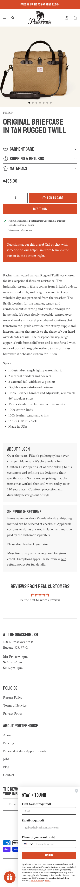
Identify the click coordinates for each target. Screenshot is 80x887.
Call (47, 244)
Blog (6, 767)
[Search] (13, 17)
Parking (8, 743)
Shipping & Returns (27, 159)
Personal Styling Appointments (24, 751)
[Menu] (4, 17)
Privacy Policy (12, 713)
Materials (18, 168)
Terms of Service (15, 705)
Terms (47, 880)
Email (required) (33, 821)
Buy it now (40, 209)
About (7, 735)
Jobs (6, 759)
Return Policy (12, 697)
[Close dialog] (76, 791)
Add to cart (55, 198)
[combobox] (28, 844)
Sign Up (48, 855)
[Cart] (75, 17)
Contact (8, 775)
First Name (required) (36, 804)
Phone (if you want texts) (38, 837)
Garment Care (22, 149)
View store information (20, 230)
